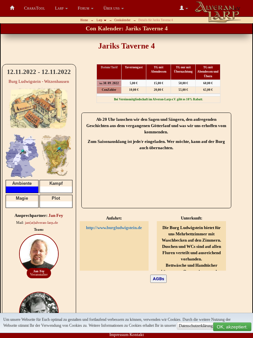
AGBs (158, 278)
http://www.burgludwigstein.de (114, 227)
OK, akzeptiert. (232, 326)
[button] (61, 8)
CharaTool (34, 8)
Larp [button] (100, 20)
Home (84, 20)
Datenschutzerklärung (196, 325)
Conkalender (122, 20)
